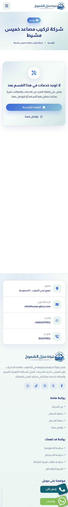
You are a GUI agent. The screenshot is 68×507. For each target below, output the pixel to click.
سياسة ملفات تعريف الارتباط (48, 461)
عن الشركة (57, 406)
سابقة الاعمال (56, 413)
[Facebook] (61, 385)
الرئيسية (51, 43)
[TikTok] (36, 385)
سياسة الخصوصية (53, 448)
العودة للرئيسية (31, 107)
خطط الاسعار (56, 420)
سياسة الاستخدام (54, 454)
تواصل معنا (31, 116)
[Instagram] (44, 385)
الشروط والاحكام (54, 468)
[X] (53, 385)
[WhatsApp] (27, 385)
